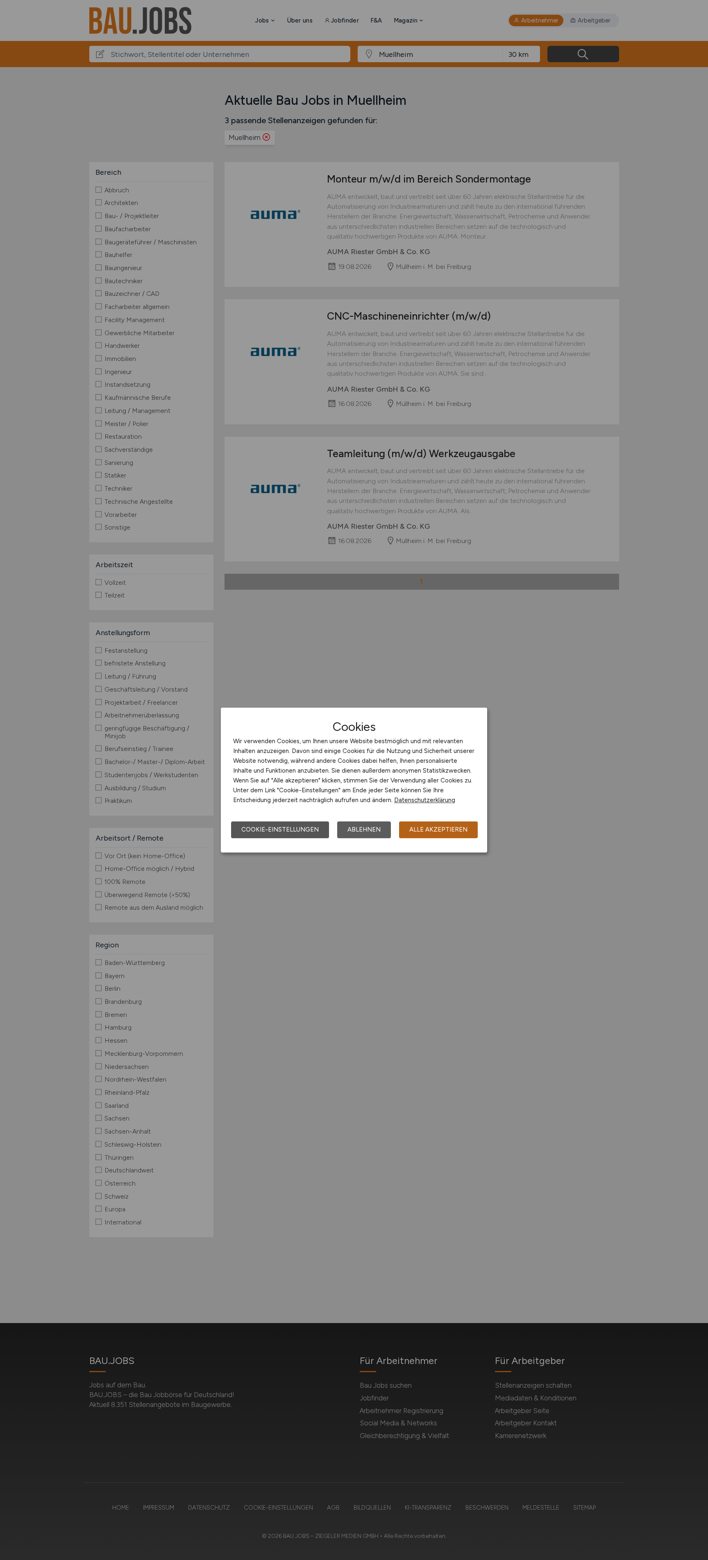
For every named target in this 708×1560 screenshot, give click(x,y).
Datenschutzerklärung (424, 800)
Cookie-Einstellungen (280, 829)
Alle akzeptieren (438, 829)
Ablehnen (364, 829)
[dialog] (354, 780)
